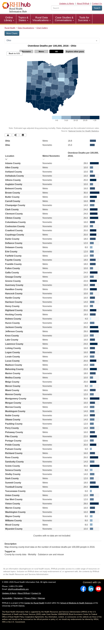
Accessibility (7, 598)
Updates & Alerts (66, 3)
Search (97, 8)
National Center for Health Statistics (83, 131)
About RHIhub (83, 3)
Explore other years (75, 51)
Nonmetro (26, 51)
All (56, 51)
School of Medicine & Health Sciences (76, 603)
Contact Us (97, 3)
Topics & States (23, 19)
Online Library (8, 19)
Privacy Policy (30, 598)
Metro (41, 51)
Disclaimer (18, 598)
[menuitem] (9, 19)
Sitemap (41, 598)
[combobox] (52, 40)
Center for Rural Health (34, 603)
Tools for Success (83, 19)
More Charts (11, 33)
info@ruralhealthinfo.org (18, 589)
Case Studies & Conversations (64, 19)
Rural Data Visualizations (40, 19)
